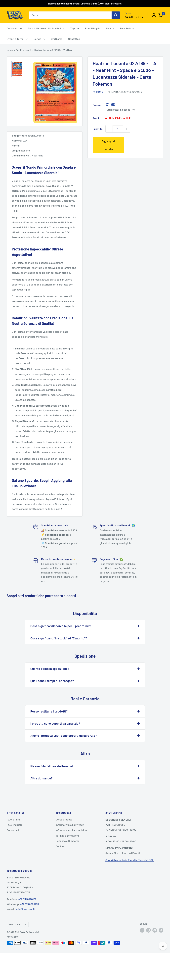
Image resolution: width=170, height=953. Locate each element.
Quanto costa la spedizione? (49, 668)
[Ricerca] (116, 15)
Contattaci (74, 38)
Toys (73, 28)
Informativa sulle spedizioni (71, 830)
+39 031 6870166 (27, 899)
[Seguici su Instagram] (148, 930)
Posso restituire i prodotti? (49, 711)
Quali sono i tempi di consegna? (52, 681)
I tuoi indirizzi (14, 824)
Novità (110, 28)
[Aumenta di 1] (126, 128)
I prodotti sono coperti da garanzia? (55, 723)
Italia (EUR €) (14, 924)
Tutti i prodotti (23, 50)
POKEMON (98, 92)
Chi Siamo (56, 38)
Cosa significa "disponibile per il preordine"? (60, 626)
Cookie (60, 846)
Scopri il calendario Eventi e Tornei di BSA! (129, 859)
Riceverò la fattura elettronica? (52, 766)
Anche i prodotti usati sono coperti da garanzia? (63, 735)
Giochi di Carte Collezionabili (44, 28)
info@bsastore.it (25, 909)
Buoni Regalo (92, 28)
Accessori (12, 28)
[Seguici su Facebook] (142, 930)
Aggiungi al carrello (108, 145)
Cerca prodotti (64, 819)
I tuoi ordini (13, 819)
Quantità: (98, 128)
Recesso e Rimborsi (67, 840)
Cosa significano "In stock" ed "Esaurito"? (58, 638)
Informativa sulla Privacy (70, 824)
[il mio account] (154, 15)
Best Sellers (127, 28)
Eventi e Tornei (15, 38)
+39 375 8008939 (29, 904)
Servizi (38, 38)
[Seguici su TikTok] (161, 930)
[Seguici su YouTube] (154, 930)
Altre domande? (41, 778)
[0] (161, 15)
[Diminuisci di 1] (109, 128)
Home (10, 50)
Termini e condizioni (67, 835)
